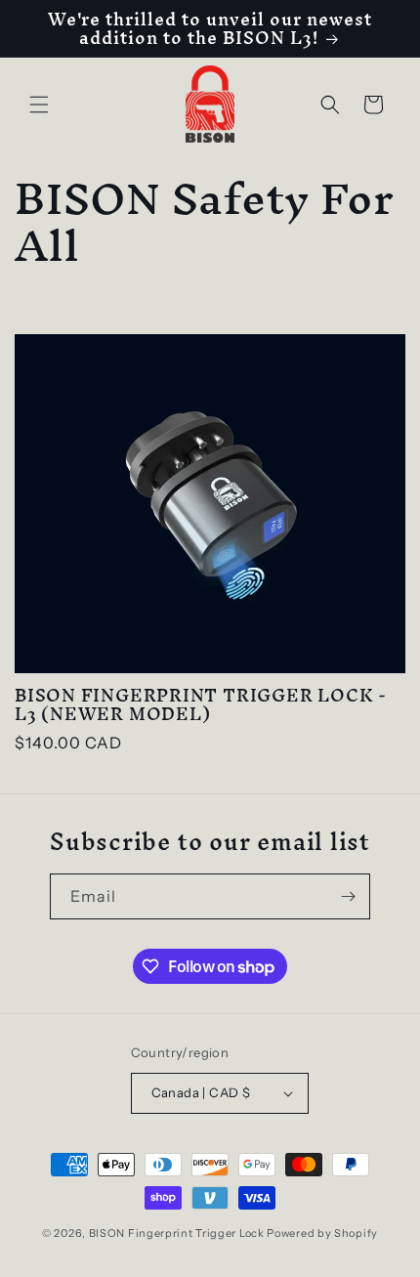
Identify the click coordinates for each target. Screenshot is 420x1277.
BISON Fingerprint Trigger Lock (177, 1233)
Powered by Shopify (322, 1233)
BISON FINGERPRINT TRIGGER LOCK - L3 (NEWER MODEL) (201, 704)
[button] (39, 104)
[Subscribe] (347, 896)
